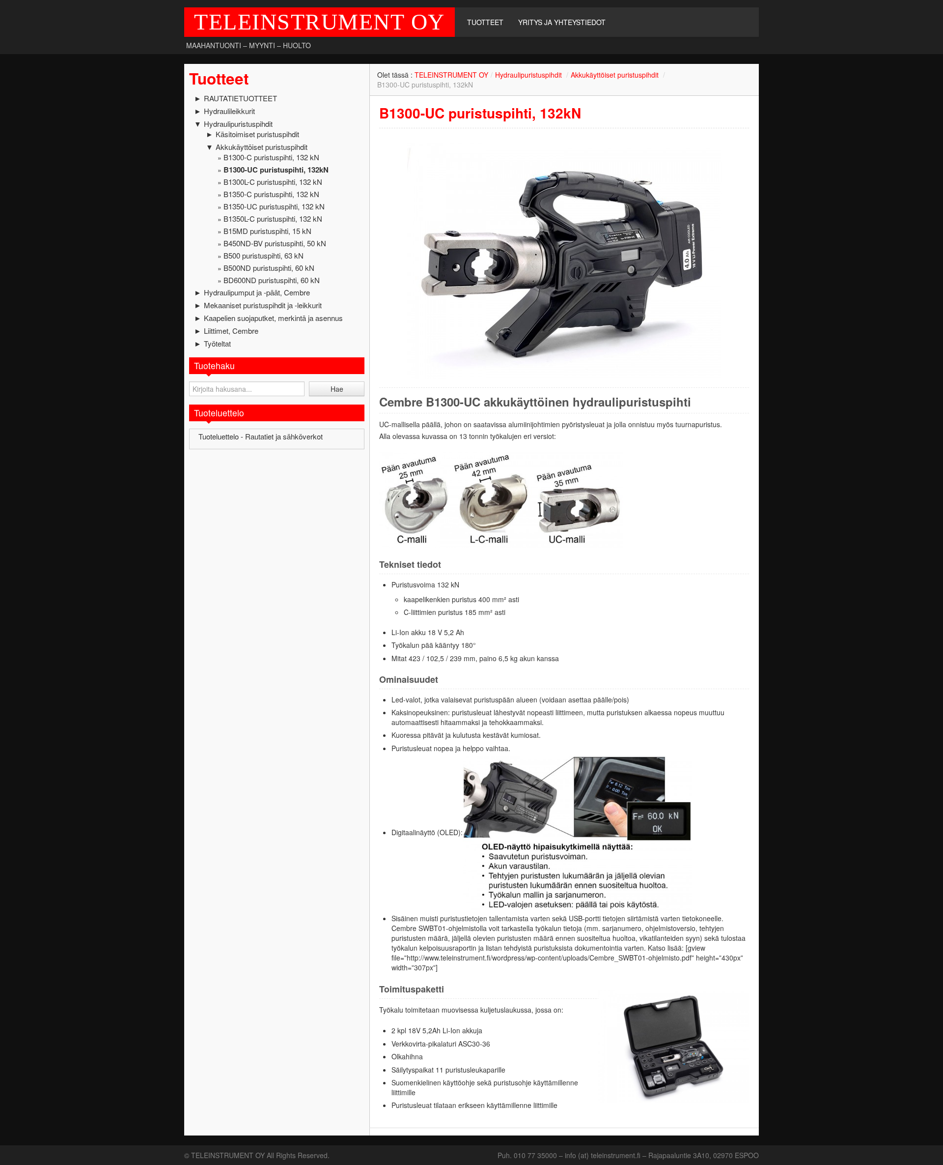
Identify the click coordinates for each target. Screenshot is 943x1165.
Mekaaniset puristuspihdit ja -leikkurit (263, 305)
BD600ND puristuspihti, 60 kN (271, 280)
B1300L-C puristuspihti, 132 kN (272, 181)
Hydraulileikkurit (229, 111)
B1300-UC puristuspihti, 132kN (276, 169)
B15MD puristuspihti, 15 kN (267, 231)
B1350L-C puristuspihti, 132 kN (272, 218)
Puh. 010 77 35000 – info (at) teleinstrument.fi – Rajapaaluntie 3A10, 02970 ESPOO (628, 1155)
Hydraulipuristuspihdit (238, 123)
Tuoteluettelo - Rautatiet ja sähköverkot (260, 436)
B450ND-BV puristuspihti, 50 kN (274, 243)
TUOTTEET (485, 22)
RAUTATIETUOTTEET (240, 98)
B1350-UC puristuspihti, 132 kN (274, 206)
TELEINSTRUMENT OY (319, 21)
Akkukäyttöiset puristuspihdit (261, 147)
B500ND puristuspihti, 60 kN (268, 267)
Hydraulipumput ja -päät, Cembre (257, 292)
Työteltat (217, 343)
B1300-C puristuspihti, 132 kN (271, 157)
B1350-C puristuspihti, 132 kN (271, 194)
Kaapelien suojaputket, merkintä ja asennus (273, 318)
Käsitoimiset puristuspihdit (257, 134)
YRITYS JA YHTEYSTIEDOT (562, 22)
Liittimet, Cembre (231, 330)
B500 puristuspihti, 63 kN (263, 255)
